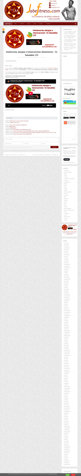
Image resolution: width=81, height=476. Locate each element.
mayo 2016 (66, 398)
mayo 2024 (66, 259)
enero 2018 (66, 365)
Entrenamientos (67, 182)
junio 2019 (66, 340)
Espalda (65, 183)
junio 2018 (66, 358)
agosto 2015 (66, 413)
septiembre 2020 (67, 315)
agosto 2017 (66, 373)
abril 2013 (66, 459)
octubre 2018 (66, 353)
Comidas (65, 177)
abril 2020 (66, 323)
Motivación (66, 198)
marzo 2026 (66, 243)
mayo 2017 (66, 378)
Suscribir (66, 159)
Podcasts (24, 57)
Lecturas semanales (67, 192)
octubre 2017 (66, 370)
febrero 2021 (66, 309)
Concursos (66, 180)
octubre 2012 (66, 462)
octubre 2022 (66, 281)
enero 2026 (66, 246)
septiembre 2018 (67, 355)
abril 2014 (66, 439)
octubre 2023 (66, 266)
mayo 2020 (66, 322)
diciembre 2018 (67, 350)
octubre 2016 (66, 389)
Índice (16, 23)
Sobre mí (22, 23)
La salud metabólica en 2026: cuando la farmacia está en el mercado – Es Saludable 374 (70, 32)
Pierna (65, 205)
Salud (65, 211)
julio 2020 (66, 318)
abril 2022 (66, 287)
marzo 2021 (66, 307)
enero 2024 (66, 262)
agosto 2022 (66, 282)
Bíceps (65, 173)
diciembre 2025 (67, 247)
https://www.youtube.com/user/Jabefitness (22, 134)
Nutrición (65, 200)
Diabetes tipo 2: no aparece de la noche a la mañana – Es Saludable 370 (70, 48)
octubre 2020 (66, 314)
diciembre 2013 (67, 446)
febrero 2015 (66, 423)
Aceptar (67, 474)
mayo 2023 (66, 271)
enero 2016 (66, 404)
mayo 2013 (66, 457)
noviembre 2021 (67, 295)
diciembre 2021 (67, 294)
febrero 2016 (66, 403)
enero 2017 (66, 385)
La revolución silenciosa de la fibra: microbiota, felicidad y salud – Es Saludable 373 (70, 36)
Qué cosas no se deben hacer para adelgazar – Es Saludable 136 (45, 154)
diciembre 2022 (67, 277)
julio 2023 (66, 269)
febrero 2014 (66, 442)
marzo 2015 (66, 421)
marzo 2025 (66, 252)
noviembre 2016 (67, 388)
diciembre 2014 (67, 426)
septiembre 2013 (67, 451)
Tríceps (65, 218)
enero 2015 (66, 424)
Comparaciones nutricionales (69, 178)
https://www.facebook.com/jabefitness (18, 125)
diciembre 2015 (67, 406)
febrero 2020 (66, 327)
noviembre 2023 (67, 264)
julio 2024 (66, 256)
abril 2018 (66, 361)
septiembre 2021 (67, 299)
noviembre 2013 (67, 447)
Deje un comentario (43, 57)
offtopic (65, 201)
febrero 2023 (66, 276)
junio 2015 (66, 416)
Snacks (65, 215)
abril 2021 (66, 305)
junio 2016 (66, 396)
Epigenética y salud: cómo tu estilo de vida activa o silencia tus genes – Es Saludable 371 (70, 44)
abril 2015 (66, 419)
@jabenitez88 (54, 3)
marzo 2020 (66, 325)
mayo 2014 (66, 437)
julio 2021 (66, 302)
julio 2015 (66, 414)
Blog (35, 23)
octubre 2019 (66, 333)
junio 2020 (66, 320)
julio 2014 (66, 434)
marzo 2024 (66, 261)
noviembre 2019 (67, 332)
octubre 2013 (66, 449)
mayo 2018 (66, 360)
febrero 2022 (66, 290)
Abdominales (66, 170)
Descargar (26, 121)
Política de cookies (53, 473)
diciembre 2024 (67, 254)
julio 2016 (66, 394)
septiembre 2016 (67, 391)
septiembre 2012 (67, 464)
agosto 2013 (66, 452)
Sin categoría (66, 213)
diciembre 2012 (67, 460)
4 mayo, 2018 (19, 57)
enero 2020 (66, 328)
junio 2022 (66, 284)
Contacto (40, 23)
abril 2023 (66, 272)
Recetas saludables (67, 208)
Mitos (65, 196)
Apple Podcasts (13, 122)
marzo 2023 (66, 274)
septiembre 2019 (67, 335)
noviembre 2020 (67, 312)
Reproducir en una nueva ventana (16, 121)
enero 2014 (66, 444)
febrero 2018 (66, 363)
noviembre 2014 (67, 428)
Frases (65, 187)
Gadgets (65, 188)
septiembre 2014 (67, 431)
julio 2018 (66, 357)
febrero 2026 (66, 244)
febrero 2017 (66, 383)
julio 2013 (66, 454)
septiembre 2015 (67, 411)
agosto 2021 (66, 300)
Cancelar (73, 474)
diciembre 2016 (67, 386)
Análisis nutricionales (68, 172)
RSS (18, 122)
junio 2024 (66, 257)
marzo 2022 (66, 289)
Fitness (65, 185)
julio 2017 (66, 375)
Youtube (65, 220)
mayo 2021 (66, 304)
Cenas (65, 175)
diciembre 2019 (67, 330)
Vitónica (28, 23)
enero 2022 (66, 292)
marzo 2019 (66, 345)
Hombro (65, 190)
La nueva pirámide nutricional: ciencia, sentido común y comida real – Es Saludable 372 (70, 40)
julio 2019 (66, 338)
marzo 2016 (66, 401)
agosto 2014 (66, 432)
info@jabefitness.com (55, 7)
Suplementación (67, 216)
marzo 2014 (66, 441)
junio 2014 (66, 436)
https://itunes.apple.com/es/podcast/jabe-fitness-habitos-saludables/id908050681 (31, 131)
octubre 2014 (66, 429)
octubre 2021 (66, 297)
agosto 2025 (66, 249)
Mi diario (65, 193)
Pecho (65, 203)
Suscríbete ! (48, 23)
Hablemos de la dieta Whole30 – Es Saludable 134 (15, 154)
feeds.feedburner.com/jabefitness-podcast (22, 129)
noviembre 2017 (67, 368)
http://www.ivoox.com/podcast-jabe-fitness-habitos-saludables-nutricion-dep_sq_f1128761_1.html (34, 132)
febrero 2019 (66, 347)
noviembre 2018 (67, 352)
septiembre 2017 (67, 371)
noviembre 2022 (67, 279)
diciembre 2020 (67, 310)
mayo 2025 (66, 251)
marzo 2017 (66, 381)
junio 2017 (66, 376)
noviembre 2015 (67, 408)
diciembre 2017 (67, 366)
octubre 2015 (66, 409)
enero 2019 (66, 348)
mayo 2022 (66, 286)
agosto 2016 (66, 393)
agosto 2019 (66, 337)
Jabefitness (53, 5)
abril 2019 (66, 343)
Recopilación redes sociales (69, 210)
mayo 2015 (66, 418)
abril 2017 (66, 380)
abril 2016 (66, 399)
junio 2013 (66, 456)
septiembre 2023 (67, 267)
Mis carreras (66, 195)
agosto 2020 (66, 317)
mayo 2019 (66, 342)
